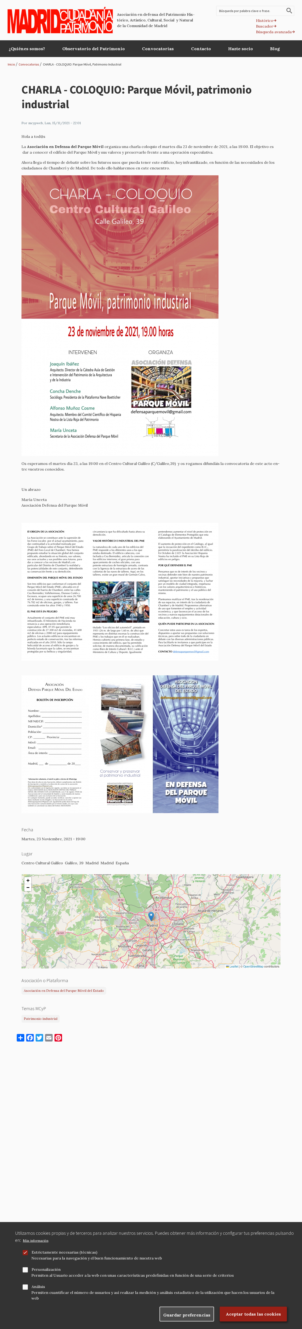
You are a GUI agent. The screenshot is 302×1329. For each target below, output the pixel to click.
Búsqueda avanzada (274, 31)
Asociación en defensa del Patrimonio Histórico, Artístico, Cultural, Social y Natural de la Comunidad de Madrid (156, 20)
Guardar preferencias (186, 1315)
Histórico (264, 20)
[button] (151, 916)
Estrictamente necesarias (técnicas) (64, 1252)
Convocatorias (29, 64)
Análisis (38, 1286)
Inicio (11, 64)
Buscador (264, 26)
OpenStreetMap (253, 966)
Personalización (46, 1269)
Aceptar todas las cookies (253, 1314)
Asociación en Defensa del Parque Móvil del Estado (64, 991)
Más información (35, 1241)
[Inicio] (60, 20)
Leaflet (233, 966)
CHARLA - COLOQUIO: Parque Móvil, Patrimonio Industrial (82, 64)
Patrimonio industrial (40, 1019)
